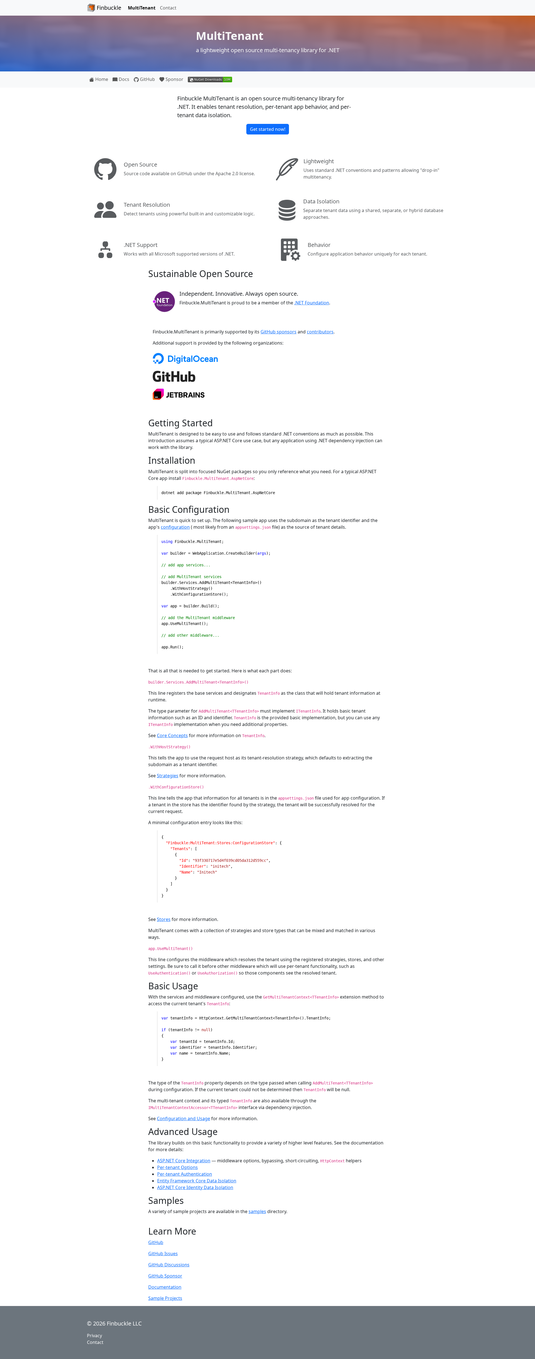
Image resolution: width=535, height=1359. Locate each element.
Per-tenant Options (177, 1167)
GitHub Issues (163, 1253)
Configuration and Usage (183, 1118)
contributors (320, 332)
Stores (164, 919)
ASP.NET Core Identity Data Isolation (195, 1187)
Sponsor (173, 79)
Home (101, 79)
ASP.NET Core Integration (183, 1161)
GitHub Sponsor (165, 1276)
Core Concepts (172, 735)
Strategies (167, 776)
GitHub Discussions (168, 1265)
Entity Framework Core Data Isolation (196, 1181)
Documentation (164, 1287)
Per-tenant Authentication (184, 1174)
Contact (168, 8)
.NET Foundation (311, 303)
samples (257, 1211)
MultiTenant (141, 8)
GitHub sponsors (278, 332)
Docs (123, 79)
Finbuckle (108, 7)
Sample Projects (165, 1298)
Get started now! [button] (267, 129)
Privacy (94, 1335)
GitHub (147, 79)
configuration (175, 527)
